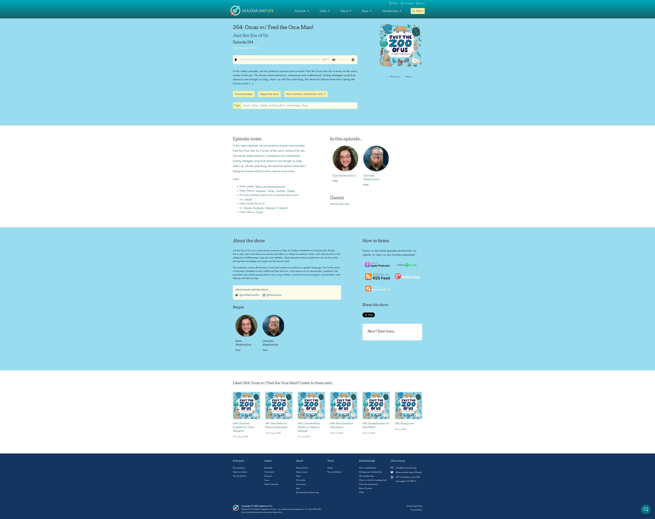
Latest (323, 11)
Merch (330, 468)
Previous (393, 76)
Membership (390, 11)
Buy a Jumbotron (335, 472)
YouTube (280, 191)
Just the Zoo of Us (250, 35)
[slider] (279, 59)
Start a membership (367, 468)
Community (301, 484)
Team (298, 476)
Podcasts (300, 11)
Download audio (244, 94)
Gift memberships (366, 476)
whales (255, 106)
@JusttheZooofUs (249, 295)
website (247, 199)
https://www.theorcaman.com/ (271, 186)
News (266, 480)
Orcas (305, 106)
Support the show (269, 94)
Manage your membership (370, 472)
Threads (291, 191)
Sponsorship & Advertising (307, 493)
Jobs (298, 488)
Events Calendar (271, 484)
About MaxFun (302, 468)
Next (409, 76)
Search (421, 3)
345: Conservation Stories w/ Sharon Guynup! (309, 427)
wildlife (263, 106)
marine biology (294, 106)
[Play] (236, 59)
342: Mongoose (404, 423)
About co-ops (302, 472)
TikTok (271, 191)
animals (246, 106)
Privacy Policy (416, 510)
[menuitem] (301, 11)
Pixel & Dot (417, 506)
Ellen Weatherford (344, 175)
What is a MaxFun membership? (373, 480)
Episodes (268, 468)
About (344, 11)
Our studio (300, 480)
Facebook (258, 208)
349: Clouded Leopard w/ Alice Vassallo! (243, 427)
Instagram (261, 191)
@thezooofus (273, 295)
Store (365, 11)
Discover (268, 476)
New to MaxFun (239, 476)
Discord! (283, 208)
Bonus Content (365, 488)
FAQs (361, 493)
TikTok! (259, 212)
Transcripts (269, 472)
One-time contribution (368, 484)
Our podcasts (239, 468)
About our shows (240, 472)
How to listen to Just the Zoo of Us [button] (305, 94)
